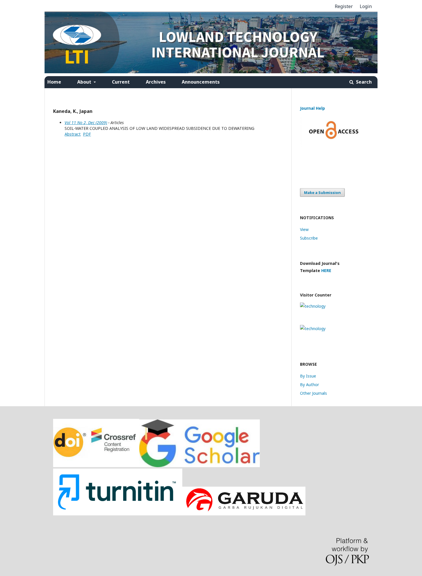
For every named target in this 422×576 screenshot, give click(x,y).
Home (54, 82)
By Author (309, 384)
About (84, 82)
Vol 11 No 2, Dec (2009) (86, 122)
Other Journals (313, 393)
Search (363, 82)
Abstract (73, 134)
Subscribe (309, 238)
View (304, 229)
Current (121, 82)
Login (366, 6)
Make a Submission (322, 192)
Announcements (201, 82)
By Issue (308, 376)
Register (344, 6)
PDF (87, 134)
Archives (156, 82)
